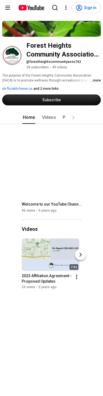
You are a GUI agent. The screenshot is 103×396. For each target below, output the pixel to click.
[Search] (55, 7)
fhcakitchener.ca (19, 89)
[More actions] (76, 276)
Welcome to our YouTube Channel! (52, 204)
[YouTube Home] (31, 7)
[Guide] (7, 7)
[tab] (28, 117)
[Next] (80, 254)
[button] (73, 117)
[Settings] (66, 7)
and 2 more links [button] (46, 89)
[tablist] (51, 117)
